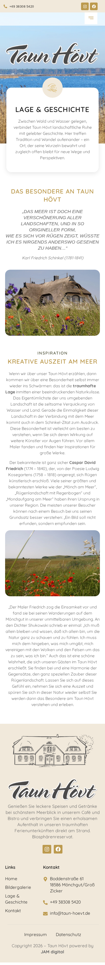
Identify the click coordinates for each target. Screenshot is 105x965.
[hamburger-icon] (91, 18)
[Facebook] (94, 6)
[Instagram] (85, 6)
